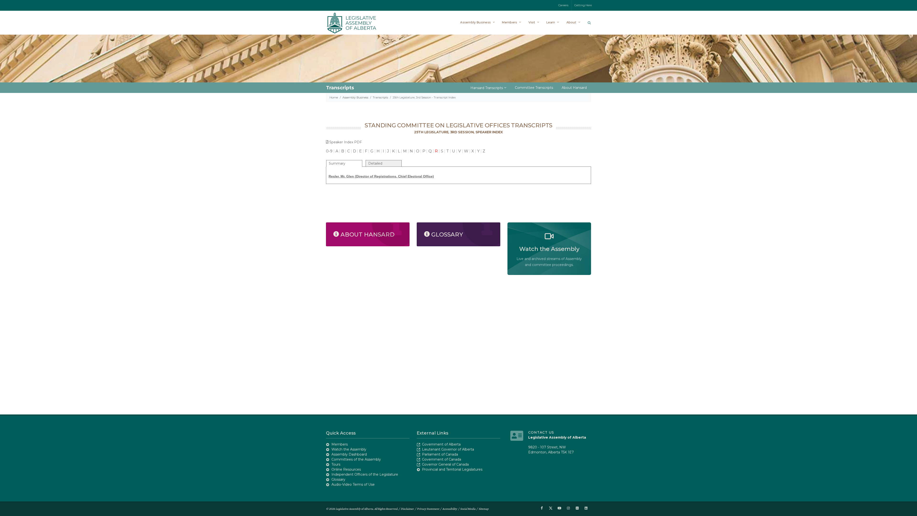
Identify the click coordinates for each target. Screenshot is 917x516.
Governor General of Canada (445, 464)
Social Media (467, 509)
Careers (563, 5)
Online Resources (346, 469)
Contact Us (541, 432)
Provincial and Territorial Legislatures (452, 469)
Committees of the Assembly (356, 459)
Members (339, 444)
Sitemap (484, 509)
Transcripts (380, 97)
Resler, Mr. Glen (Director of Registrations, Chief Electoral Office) (381, 176)
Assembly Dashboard (349, 454)
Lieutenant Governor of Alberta (448, 449)
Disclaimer (407, 509)
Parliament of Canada (440, 454)
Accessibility (449, 509)
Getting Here (583, 5)
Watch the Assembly (348, 449)
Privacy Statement (428, 509)
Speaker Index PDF (345, 142)
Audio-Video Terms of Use (353, 484)
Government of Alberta (441, 444)
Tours (335, 464)
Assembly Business (355, 97)
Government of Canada (441, 459)
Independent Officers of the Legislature (364, 474)
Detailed (375, 163)
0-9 (329, 151)
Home (334, 97)
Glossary (338, 479)
